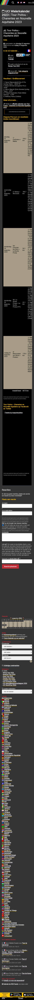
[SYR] (3, 903)
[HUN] (3, 793)
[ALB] (3, 700)
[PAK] (3, 868)
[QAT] (3, 878)
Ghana (6, 777)
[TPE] (3, 905)
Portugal (7, 876)
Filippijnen (7, 769)
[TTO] (3, 910)
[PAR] (3, 871)
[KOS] (3, 823)
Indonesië (7, 800)
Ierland (6, 794)
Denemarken (8, 753)
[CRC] (3, 746)
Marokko (7, 841)
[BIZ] (3, 718)
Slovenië (7, 894)
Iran (5, 802)
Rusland (6, 882)
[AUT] (3, 866)
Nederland (7, 853)
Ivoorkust (7, 807)
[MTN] (3, 843)
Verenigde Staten (10, 926)
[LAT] (3, 825)
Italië (5, 805)
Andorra (6, 703)
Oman (6, 864)
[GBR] (3, 923)
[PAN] (3, 869)
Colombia (7, 743)
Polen (6, 873)
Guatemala (7, 784)
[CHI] (3, 739)
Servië (6, 891)
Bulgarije (7, 732)
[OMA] (3, 864)
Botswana (7, 727)
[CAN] (3, 737)
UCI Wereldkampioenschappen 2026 (15, 683)
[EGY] (3, 761)
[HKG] (3, 791)
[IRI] (3, 802)
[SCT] (3, 887)
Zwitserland (8, 936)
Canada (6, 737)
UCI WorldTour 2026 (9, 685)
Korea (6, 821)
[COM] (3, 745)
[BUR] (3, 734)
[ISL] (3, 796)
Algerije (6, 702)
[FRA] (3, 773)
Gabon (6, 775)
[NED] (3, 853)
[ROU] (3, 880)
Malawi (6, 834)
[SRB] (3, 891)
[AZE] (3, 712)
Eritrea (6, 764)
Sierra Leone (8, 893)
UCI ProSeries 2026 (9, 681)
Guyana (6, 787)
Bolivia (6, 723)
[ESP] (3, 900)
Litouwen (7, 828)
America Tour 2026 (9, 674)
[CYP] (3, 752)
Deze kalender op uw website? (14, 638)
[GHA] (3, 777)
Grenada (7, 778)
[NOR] (3, 859)
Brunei (6, 730)
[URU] (3, 919)
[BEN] (3, 720)
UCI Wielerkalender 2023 (16, 13)
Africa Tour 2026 (8, 673)
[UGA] (3, 918)
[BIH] (3, 725)
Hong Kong (7, 791)
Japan (6, 810)
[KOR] (3, 821)
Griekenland (8, 780)
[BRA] (3, 729)
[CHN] (3, 741)
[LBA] (3, 827)
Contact (20, 998)
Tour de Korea (26, 973)
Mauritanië (7, 843)
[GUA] (3, 784)
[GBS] (3, 786)
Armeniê (7, 709)
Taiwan (6, 905)
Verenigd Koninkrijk (10, 923)
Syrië (6, 903)
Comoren (7, 745)
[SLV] (3, 762)
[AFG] (3, 698)
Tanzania (7, 907)
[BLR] (3, 930)
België (6, 716)
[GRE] (3, 780)
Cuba (5, 750)
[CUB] (3, 750)
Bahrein (6, 714)
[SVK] (3, 896)
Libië (5, 827)
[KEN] (3, 818)
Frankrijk (11, 59)
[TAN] (3, 907)
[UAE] (3, 925)
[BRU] (3, 730)
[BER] (3, 721)
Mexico (6, 846)
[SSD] (3, 898)
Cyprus (6, 752)
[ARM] (3, 709)
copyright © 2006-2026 (7, 997)
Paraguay (7, 871)
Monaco (6, 848)
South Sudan (8, 898)
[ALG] (3, 702)
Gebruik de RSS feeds (11, 984)
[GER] (3, 757)
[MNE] (3, 852)
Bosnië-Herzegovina (11, 725)
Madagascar (8, 832)
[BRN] (3, 714)
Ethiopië (7, 768)
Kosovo (6, 823)
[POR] (3, 877)
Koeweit (7, 819)
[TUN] (3, 914)
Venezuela (7, 921)
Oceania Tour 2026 (9, 680)
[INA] (3, 800)
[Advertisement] (17, 589)
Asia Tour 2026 (8, 676)
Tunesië (6, 914)
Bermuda (7, 721)
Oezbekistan (8, 862)
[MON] (3, 848)
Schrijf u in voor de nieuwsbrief (14, 980)
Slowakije (7, 896)
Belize (6, 718)
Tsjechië (7, 912)
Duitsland (7, 757)
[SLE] (3, 893)
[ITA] (3, 805)
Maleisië (7, 835)
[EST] (3, 766)
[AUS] (3, 711)
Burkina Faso (8, 734)
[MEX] (3, 846)
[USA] (3, 927)
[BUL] (3, 732)
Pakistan (7, 868)
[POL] (3, 873)
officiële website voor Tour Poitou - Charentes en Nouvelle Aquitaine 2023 (17, 105)
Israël (6, 803)
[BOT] (3, 727)
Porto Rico (7, 875)
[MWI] (3, 834)
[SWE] (3, 934)
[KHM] (3, 736)
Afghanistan (8, 698)
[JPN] (3, 811)
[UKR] (3, 861)
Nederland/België (10, 855)
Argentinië (7, 707)
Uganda (6, 917)
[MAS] (3, 836)
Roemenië (7, 880)
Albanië (6, 700)
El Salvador (8, 762)
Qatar (6, 878)
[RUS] (3, 882)
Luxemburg (8, 830)
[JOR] (3, 812)
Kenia (6, 818)
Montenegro (8, 852)
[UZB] (3, 862)
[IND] (3, 798)
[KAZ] (3, 816)
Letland (6, 825)
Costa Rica (7, 746)
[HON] (3, 789)
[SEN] (3, 889)
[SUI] (3, 936)
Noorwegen (8, 859)
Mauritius (7, 844)
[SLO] (3, 894)
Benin (6, 720)
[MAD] (3, 832)
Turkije (6, 916)
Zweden (7, 934)
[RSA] (3, 932)
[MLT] (3, 839)
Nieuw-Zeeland (9, 857)
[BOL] (3, 723)
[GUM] (3, 782)
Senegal (7, 889)
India (5, 798)
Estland (6, 766)
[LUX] (3, 830)
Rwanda (6, 884)
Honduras (7, 789)
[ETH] (3, 768)
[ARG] (3, 707)
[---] (3, 855)
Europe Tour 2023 (14, 66)
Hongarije (7, 793)
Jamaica (7, 809)
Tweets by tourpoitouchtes (14, 413)
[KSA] (3, 886)
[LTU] (3, 828)
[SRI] (3, 902)
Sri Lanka (7, 901)
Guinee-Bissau (9, 786)
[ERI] (3, 764)
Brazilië (6, 728)
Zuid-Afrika (8, 932)
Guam (6, 782)
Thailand (7, 909)
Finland (6, 771)
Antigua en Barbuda (10, 705)
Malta (6, 839)
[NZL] (3, 857)
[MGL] (3, 850)
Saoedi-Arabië (9, 885)
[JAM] (3, 809)
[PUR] (3, 875)
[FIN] (3, 771)
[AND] (3, 703)
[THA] (3, 909)
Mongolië (7, 850)
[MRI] (3, 844)
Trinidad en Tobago (10, 910)
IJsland (6, 796)
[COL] (3, 743)
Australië (7, 710)
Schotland (7, 887)
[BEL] (3, 716)
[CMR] (3, 814)
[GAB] (3, 775)
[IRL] (3, 795)
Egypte (6, 761)
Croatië (6, 748)
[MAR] (3, 841)
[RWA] (3, 884)
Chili (5, 739)
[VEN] (3, 921)
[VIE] (3, 928)
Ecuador (6, 759)
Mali (5, 837)
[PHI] (3, 770)
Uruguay (6, 919)
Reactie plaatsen (10, 566)
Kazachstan (8, 816)
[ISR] (3, 803)
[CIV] (3, 807)
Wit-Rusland (8, 930)
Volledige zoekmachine (11, 665)
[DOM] (3, 755)
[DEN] (3, 754)
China (6, 741)
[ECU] (3, 759)
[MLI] (3, 837)
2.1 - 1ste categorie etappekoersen (18, 72)
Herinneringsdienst (10, 635)
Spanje (6, 900)
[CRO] (3, 748)
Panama (6, 869)
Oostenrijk (7, 866)
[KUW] (3, 819)
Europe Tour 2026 (9, 678)
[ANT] (3, 705)
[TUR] (3, 916)
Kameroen (7, 814)
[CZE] (3, 912)
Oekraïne (7, 860)
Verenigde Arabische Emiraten (14, 925)
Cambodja (7, 736)
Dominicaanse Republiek (12, 755)
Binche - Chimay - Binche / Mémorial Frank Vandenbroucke (15, 952)
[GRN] (3, 778)
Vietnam (7, 928)
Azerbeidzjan (8, 712)
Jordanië (7, 812)
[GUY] (3, 787)
